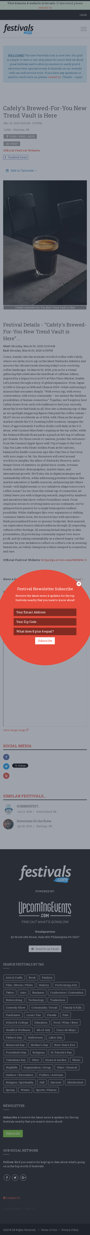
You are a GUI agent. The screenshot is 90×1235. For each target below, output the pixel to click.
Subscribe (45, 641)
